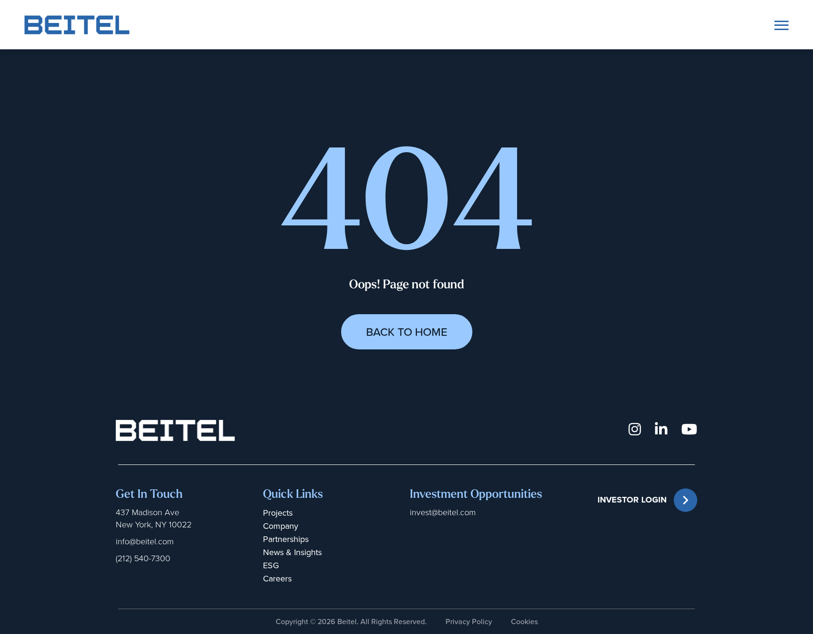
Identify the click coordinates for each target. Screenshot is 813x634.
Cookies (524, 621)
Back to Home (406, 332)
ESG (271, 565)
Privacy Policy (469, 621)
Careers (277, 578)
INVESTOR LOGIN (632, 500)
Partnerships (286, 539)
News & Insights (292, 552)
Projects (278, 513)
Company (280, 526)
